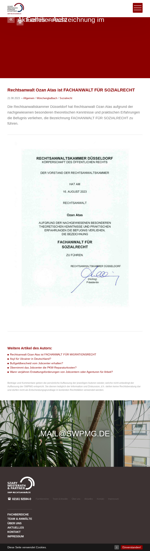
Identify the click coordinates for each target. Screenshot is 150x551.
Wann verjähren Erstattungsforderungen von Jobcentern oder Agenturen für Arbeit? (61, 371)
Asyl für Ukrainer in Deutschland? (30, 358)
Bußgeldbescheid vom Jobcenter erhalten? (36, 363)
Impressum (113, 499)
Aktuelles (88, 499)
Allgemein (28, 98)
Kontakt (100, 499)
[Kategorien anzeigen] (20, 22)
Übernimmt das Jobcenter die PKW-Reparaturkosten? (43, 367)
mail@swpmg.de (75, 433)
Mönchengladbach (47, 98)
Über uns (76, 499)
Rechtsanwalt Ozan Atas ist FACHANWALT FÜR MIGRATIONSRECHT (53, 354)
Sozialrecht (66, 98)
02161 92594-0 (21, 499)
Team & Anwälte (60, 499)
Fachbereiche (42, 499)
